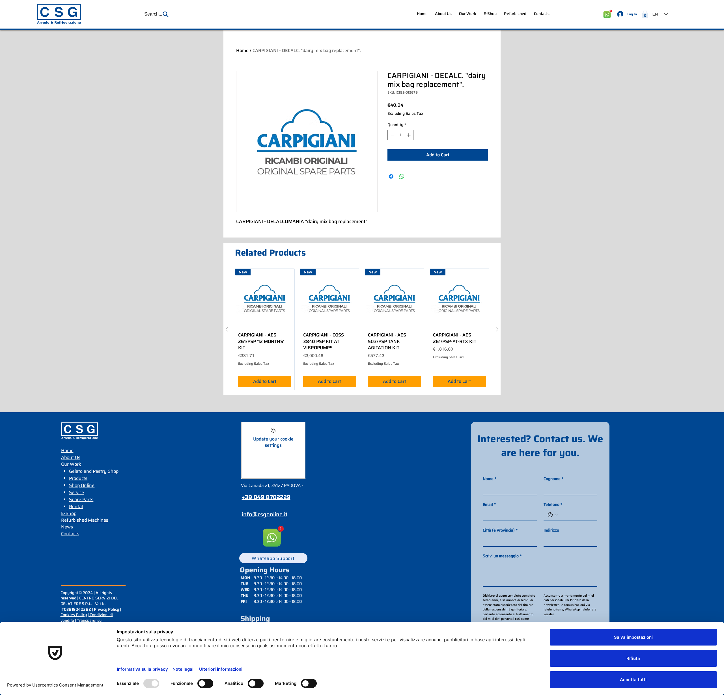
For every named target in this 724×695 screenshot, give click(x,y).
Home (242, 50)
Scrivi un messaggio (502, 556)
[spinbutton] (400, 135)
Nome (489, 478)
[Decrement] (391, 135)
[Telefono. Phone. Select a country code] (552, 514)
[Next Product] (497, 329)
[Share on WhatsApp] (401, 176)
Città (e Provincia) (500, 530)
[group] (362, 329)
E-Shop (68, 513)
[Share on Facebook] (391, 176)
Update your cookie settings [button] (273, 442)
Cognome (553, 478)
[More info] (273, 432)
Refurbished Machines (84, 520)
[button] (156, 14)
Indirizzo (551, 530)
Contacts (70, 533)
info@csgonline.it (264, 514)
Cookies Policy (74, 615)
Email (489, 504)
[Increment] (409, 135)
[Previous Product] (226, 329)
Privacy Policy (106, 609)
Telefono (553, 504)
